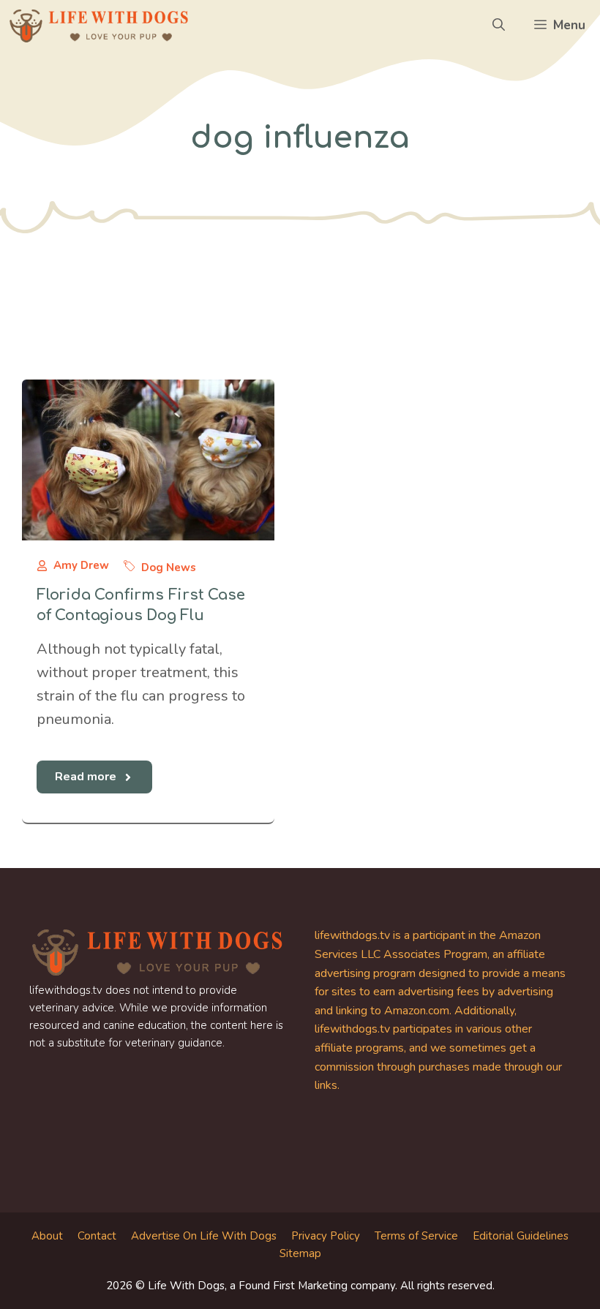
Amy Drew (81, 565)
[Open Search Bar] (499, 25)
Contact (97, 1236)
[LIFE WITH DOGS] (98, 25)
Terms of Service (416, 1236)
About (47, 1236)
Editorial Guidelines (521, 1236)
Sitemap (300, 1253)
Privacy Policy (325, 1236)
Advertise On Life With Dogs (204, 1236)
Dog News (168, 567)
